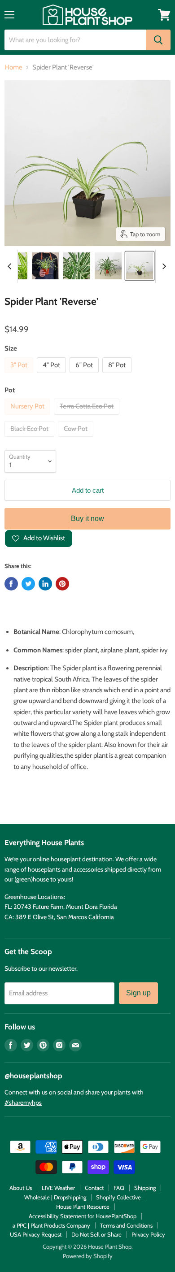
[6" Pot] (85, 375)
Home (13, 67)
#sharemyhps (23, 1102)
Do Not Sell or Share (96, 1234)
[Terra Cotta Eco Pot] (88, 417)
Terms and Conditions (126, 1225)
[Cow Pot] (77, 439)
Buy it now (87, 518)
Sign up (138, 993)
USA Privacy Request (35, 1234)
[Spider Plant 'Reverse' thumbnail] (76, 266)
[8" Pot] (118, 375)
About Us (20, 1187)
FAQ (119, 1187)
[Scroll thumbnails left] (11, 266)
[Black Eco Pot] (30, 439)
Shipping (145, 1187)
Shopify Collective (118, 1197)
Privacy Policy (148, 1234)
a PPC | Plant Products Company (51, 1225)
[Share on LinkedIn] (45, 583)
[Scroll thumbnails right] (162, 266)
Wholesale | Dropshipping (55, 1197)
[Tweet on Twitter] (28, 583)
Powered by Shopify (88, 1255)
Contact (94, 1187)
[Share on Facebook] (11, 583)
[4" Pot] (52, 375)
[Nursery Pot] (28, 417)
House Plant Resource (82, 1206)
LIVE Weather (58, 1187)
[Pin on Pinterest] (62, 583)
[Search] (158, 40)
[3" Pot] (19, 375)
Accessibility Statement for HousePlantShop (82, 1216)
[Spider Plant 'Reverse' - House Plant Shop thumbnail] (45, 266)
